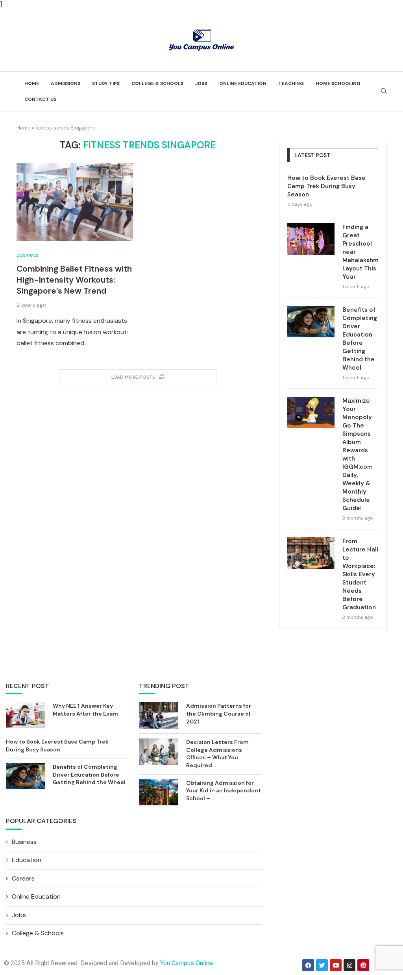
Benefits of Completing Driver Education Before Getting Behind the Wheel (359, 339)
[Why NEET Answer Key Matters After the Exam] (25, 715)
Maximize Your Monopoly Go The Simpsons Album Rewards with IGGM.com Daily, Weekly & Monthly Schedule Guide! (357, 454)
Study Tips (106, 83)
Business (28, 255)
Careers (23, 878)
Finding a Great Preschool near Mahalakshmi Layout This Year (360, 252)
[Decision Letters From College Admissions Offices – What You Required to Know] (158, 751)
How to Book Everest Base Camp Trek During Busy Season (326, 186)
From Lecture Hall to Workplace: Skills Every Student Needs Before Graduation (360, 574)
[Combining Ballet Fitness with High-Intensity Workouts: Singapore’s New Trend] (75, 202)
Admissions (65, 83)
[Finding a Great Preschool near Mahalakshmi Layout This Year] (311, 239)
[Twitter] (322, 965)
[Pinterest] (363, 965)
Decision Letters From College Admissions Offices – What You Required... (217, 753)
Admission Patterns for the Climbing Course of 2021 (218, 713)
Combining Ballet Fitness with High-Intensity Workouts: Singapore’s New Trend (74, 279)
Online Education (242, 83)
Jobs (201, 83)
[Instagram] (349, 965)
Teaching (291, 83)
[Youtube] (336, 965)
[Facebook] (308, 965)
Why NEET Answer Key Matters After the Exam (85, 709)
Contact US (40, 99)
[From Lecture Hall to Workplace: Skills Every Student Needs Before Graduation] (311, 553)
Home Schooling (338, 83)
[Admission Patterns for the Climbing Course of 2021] (158, 715)
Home (31, 83)
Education (26, 860)
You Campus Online (186, 963)
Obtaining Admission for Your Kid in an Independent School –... (223, 790)
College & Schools (157, 83)
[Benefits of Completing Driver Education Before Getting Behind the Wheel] (311, 321)
